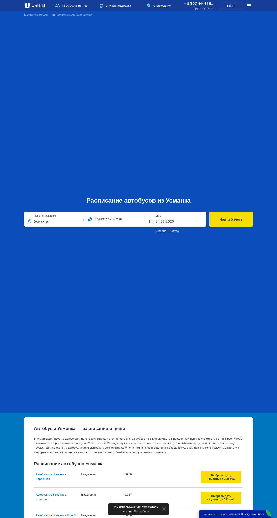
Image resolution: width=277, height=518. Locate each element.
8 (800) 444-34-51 (200, 3)
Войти (230, 5)
